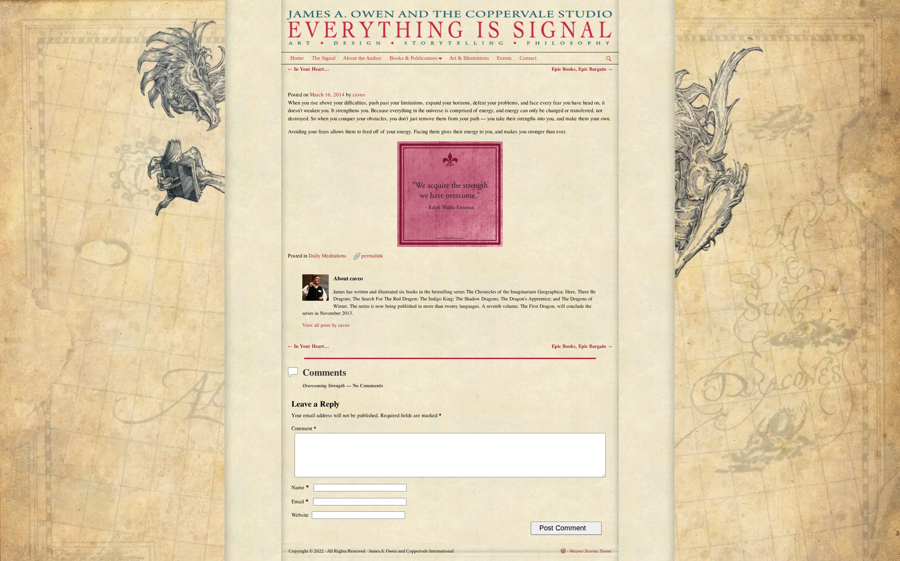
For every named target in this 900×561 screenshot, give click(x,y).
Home (297, 58)
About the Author (362, 58)
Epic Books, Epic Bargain (582, 69)
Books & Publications (413, 58)
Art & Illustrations (469, 58)
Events (504, 58)
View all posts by (325, 325)
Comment (303, 428)
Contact (528, 58)
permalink (372, 256)
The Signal (323, 58)
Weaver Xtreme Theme (590, 551)
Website (300, 515)
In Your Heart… (308, 69)
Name (300, 487)
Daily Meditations (327, 256)
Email (300, 501)
